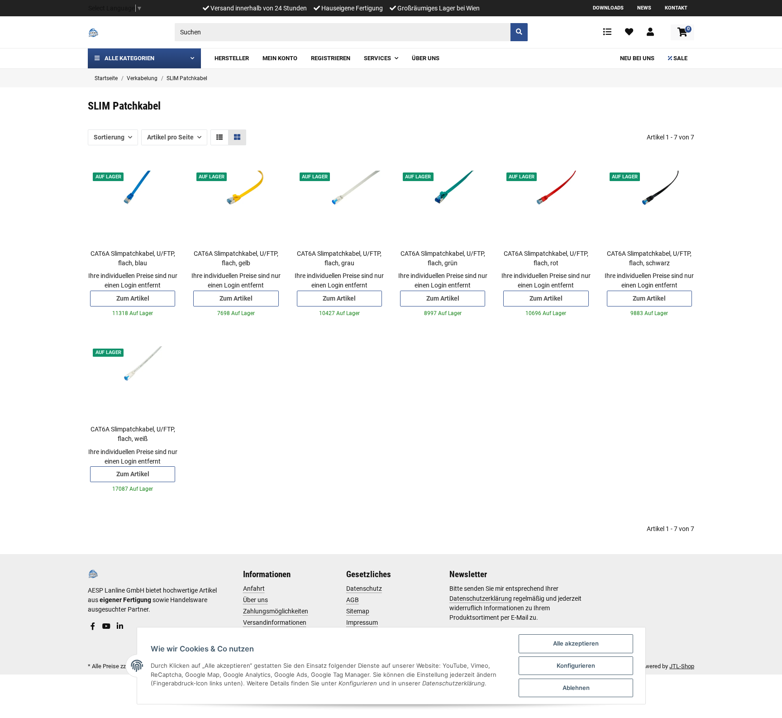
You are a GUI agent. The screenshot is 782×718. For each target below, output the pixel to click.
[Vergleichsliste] (607, 32)
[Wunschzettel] (629, 32)
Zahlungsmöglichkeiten (275, 611)
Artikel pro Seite (170, 137)
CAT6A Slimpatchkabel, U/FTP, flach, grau (339, 258)
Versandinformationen (274, 622)
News (644, 8)
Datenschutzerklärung (480, 598)
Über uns (255, 599)
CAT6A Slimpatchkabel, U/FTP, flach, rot (546, 258)
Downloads (608, 8)
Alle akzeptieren (576, 643)
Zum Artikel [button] (132, 298)
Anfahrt (254, 588)
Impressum (362, 622)
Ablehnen (576, 687)
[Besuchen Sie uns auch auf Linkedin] (120, 626)
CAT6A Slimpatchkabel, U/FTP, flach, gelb (236, 258)
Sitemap (357, 611)
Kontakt (676, 8)
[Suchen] (519, 32)
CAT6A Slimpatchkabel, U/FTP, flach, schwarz (649, 258)
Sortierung (109, 137)
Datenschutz (364, 588)
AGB (352, 599)
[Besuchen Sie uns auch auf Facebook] (93, 626)
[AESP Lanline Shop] (93, 32)
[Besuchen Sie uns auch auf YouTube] (106, 626)
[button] (650, 32)
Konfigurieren (576, 665)
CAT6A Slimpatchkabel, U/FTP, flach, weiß (133, 434)
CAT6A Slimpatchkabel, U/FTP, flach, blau (133, 258)
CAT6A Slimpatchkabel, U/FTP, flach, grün (443, 258)
